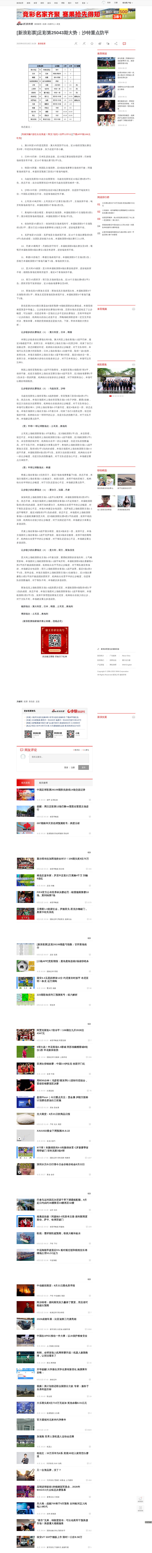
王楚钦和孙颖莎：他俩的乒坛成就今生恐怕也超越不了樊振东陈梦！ (126, 117)
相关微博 (43, 783)
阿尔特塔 (60, 1312)
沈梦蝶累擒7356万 (38, 723)
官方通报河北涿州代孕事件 (51, 1419)
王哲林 (56, 1497)
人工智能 (50, 1346)
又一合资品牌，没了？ (49, 1470)
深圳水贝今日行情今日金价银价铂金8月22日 (61, 1164)
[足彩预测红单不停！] (76, 14)
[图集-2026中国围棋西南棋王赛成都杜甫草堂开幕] (116, 381)
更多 (83, 3)
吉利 (48, 1514)
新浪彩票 (41, 44)
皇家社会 (68, 919)
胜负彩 (32, 702)
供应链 (56, 1346)
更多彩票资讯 (29, 711)
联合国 (49, 1396)
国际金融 (50, 1530)
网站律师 (113, 665)
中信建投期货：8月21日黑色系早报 (56, 1285)
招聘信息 (113, 660)
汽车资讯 (50, 1463)
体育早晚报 (54, 817)
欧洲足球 (53, 1312)
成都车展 (66, 1329)
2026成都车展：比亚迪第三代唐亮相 (56, 1319)
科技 (56, 3)
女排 (48, 1074)
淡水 (55, 1210)
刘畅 (52, 886)
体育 (35, 3)
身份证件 (53, 1380)
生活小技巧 (51, 1141)
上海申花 (63, 1057)
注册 (116, 3)
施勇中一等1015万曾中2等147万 (68, 720)
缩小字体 (76, 43)
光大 (55, 1124)
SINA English (127, 665)
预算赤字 (61, 1530)
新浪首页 (20, 3)
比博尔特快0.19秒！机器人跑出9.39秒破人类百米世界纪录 (126, 75)
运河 (51, 1210)
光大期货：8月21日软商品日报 (53, 1114)
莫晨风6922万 (64, 723)
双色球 (66, 833)
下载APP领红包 (72, 717)
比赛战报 (50, 1091)
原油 (51, 1107)
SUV (56, 1463)
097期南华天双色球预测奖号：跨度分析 (58, 823)
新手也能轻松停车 (125, 488)
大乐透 (56, 1413)
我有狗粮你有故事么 (105, 488)
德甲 (48, 800)
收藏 (92, 43)
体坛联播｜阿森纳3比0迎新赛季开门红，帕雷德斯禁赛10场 (126, 60)
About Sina (126, 656)
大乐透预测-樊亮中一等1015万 (43, 720)
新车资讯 (53, 1329)
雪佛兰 (56, 1480)
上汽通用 (69, 1480)
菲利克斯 (60, 1158)
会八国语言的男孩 (104, 510)
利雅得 (67, 1158)
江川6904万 (75, 723)
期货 (59, 1124)
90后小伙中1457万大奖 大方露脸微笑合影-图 (49, 726)
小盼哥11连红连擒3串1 (40, 717)
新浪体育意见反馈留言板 (110, 649)
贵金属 (56, 1107)
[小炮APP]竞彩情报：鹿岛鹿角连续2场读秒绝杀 (63, 961)
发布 (84, 767)
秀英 (56, 971)
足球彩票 (54, 800)
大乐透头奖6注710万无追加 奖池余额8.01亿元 (62, 1403)
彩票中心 (51, 24)
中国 (52, 1074)
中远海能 (53, 1260)
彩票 (44, 24)
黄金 (48, 1175)
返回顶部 (140, 1518)
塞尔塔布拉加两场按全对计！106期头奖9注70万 (63, 858)
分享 (116, 43)
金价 (52, 1175)
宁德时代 (57, 1547)
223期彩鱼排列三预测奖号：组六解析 (57, 994)
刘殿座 (56, 1057)
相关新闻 (25, 783)
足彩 (38, 702)
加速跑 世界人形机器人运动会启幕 (55, 1436)
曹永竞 (49, 988)
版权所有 (123, 675)
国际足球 (53, 919)
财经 (42, 3)
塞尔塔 (61, 869)
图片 (69, 3)
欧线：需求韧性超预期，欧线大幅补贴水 (59, 1233)
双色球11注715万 (74, 726)
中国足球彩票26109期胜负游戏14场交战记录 (61, 789)
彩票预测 (50, 833)
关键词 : (20, 702)
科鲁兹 (62, 1480)
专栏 (76, 3)
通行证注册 (126, 660)
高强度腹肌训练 (124, 510)
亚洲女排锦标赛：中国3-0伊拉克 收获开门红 (61, 1063)
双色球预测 (58, 833)
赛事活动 (50, 1497)
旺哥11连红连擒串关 (58, 717)
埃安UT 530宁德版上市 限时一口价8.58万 (59, 1537)
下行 (55, 1243)
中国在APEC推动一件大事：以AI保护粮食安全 (62, 1336)
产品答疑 (100, 665)
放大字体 (84, 43)
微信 (108, 43)
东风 (60, 1463)
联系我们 (100, 660)
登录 (66, 767)
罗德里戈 (60, 919)
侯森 (54, 988)
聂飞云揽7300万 (52, 723)
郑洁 (48, 1363)
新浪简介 (100, 656)
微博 (100, 43)
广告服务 (113, 656)
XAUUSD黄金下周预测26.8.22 (53, 1130)
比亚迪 (60, 1329)
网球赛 (53, 1363)
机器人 (49, 1447)
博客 (63, 3)
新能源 (53, 1514)
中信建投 (57, 1296)
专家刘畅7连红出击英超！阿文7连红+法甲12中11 (46, 134)
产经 (51, 1124)
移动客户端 (127, 3)
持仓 (56, 1530)
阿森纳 (61, 1227)
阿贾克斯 (62, 1040)
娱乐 (49, 3)
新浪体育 (37, 24)
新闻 (28, 3)
